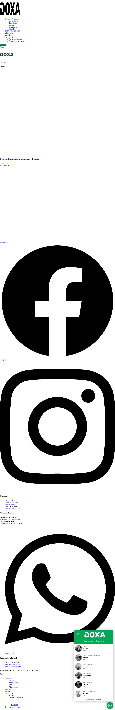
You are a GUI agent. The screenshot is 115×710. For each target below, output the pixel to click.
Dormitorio (13, 27)
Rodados (12, 29)
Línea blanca (13, 21)
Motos (13, 685)
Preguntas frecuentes (16, 41)
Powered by (93, 699)
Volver (11, 680)
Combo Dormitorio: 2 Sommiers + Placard (19, 159)
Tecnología (13, 23)
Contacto (3, 45)
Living (11, 25)
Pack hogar (15, 682)
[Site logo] (10, 15)
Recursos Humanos (16, 39)
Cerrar (2, 674)
